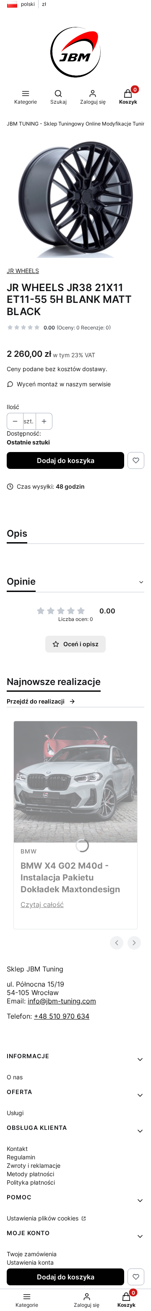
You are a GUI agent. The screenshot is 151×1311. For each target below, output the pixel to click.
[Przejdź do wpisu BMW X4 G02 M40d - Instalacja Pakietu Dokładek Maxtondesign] (75, 782)
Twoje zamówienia (32, 1253)
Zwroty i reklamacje (33, 1165)
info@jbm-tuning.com (62, 1001)
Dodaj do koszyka (65, 460)
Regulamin (21, 1157)
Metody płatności (30, 1173)
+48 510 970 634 (61, 1016)
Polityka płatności (31, 1182)
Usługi (15, 1112)
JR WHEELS (23, 270)
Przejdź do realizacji (36, 701)
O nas (15, 1077)
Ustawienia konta (30, 1262)
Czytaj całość (42, 904)
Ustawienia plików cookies (43, 1218)
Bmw (29, 851)
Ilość (13, 406)
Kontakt (17, 1148)
